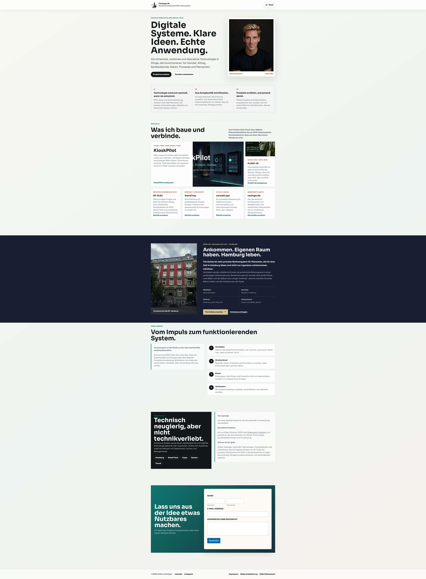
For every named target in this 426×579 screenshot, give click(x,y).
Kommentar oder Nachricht (222, 519)
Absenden (214, 541)
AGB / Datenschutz (267, 574)
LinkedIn (178, 574)
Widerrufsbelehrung (248, 574)
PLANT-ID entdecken (257, 183)
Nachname (231, 505)
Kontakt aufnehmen (184, 74)
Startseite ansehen (256, 215)
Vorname (210, 505)
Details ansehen (160, 215)
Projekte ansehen (161, 74)
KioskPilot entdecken (164, 182)
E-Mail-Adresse (215, 509)
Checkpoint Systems (256, 432)
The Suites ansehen (215, 312)
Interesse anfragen (238, 312)
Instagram (188, 574)
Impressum (233, 574)
